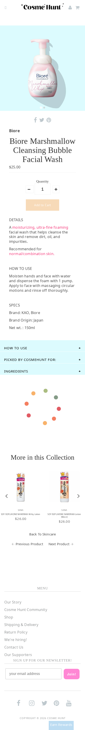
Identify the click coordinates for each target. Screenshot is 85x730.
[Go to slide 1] (41, 107)
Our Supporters (18, 654)
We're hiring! (15, 639)
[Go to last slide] (6, 496)
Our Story (12, 602)
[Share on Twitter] (41, 120)
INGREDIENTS (16, 371)
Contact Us (14, 647)
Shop (8, 617)
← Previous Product (27, 544)
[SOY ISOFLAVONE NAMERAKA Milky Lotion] (20, 487)
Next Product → (61, 544)
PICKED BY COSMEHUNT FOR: (30, 359)
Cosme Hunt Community (25, 609)
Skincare (49, 534)
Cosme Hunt (56, 718)
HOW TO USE (15, 348)
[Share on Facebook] (35, 120)
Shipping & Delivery (21, 624)
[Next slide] (78, 496)
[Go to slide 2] (44, 108)
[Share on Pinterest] (48, 120)
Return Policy (15, 632)
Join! (71, 674)
